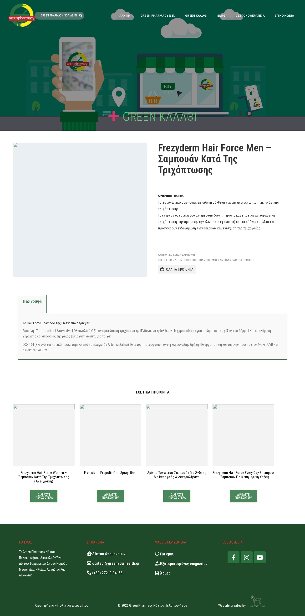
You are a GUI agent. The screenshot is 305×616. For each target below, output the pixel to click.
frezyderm (176, 260)
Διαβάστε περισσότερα (44, 496)
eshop (177, 254)
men (214, 260)
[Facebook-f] (233, 557)
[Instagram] (247, 557)
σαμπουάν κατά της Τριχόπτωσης (238, 260)
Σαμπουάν (188, 254)
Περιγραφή (32, 301)
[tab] (32, 304)
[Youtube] (260, 557)
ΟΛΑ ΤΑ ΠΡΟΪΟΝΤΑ (179, 269)
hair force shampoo (197, 260)
